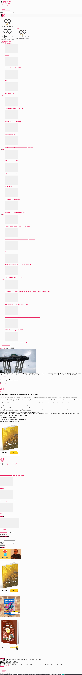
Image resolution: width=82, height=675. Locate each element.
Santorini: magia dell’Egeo (12, 464)
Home (1, 348)
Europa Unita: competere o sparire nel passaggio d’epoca (19, 147)
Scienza (3, 9)
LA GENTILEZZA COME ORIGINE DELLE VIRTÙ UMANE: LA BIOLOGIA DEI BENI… (28, 291)
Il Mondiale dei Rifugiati (11, 173)
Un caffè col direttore (6, 10)
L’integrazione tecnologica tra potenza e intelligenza (17, 342)
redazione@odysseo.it (8, 665)
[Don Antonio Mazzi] (11, 91)
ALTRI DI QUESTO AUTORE (17, 475)
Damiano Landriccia (4, 383)
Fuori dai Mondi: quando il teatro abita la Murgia (17, 226)
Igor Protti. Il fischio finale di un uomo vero (15, 212)
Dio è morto (8, 251)
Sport (3, 6)
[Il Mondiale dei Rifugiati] (11, 171)
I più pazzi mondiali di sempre (12, 199)
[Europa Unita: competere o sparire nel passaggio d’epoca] (11, 144)
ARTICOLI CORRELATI (5, 475)
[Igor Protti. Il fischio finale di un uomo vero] (11, 209)
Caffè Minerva (7, 3)
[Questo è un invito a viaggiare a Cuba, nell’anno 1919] (11, 262)
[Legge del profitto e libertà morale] (11, 118)
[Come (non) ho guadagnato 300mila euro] (11, 106)
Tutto (6, 43)
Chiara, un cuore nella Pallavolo (13, 161)
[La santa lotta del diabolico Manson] (11, 275)
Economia (4, 4)
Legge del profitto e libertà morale (13, 121)
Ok (63, 674)
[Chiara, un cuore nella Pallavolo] (11, 158)
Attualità (4, 2)
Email (1, 543)
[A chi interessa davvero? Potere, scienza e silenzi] (11, 301)
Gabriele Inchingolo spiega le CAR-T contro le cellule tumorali (20, 330)
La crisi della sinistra (5, 529)
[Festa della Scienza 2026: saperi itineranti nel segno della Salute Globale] (11, 314)
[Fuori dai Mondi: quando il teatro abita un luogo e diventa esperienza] (11, 236)
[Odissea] (11, 78)
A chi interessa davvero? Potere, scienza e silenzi (16, 304)
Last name (2, 542)
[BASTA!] (11, 52)
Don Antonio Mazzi (9, 93)
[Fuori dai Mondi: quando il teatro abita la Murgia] (11, 223)
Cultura (3, 7)
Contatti (3, 16)
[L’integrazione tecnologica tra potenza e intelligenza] (11, 340)
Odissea (7, 80)
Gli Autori (4, 15)
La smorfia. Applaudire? (12, 463)
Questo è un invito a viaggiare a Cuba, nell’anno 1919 (18, 264)
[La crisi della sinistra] (9, 527)
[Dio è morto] (11, 249)
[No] (64, 674)
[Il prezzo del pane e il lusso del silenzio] (11, 65)
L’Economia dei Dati (10, 134)
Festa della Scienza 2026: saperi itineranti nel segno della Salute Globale (22, 317)
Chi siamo (4, 14)
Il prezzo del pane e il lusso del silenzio (14, 67)
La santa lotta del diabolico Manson (14, 277)
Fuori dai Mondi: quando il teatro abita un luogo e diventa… (20, 239)
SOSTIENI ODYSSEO (7, 1)
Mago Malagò (8, 186)
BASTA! (7, 55)
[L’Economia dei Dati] (11, 131)
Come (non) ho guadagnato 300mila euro (15, 108)
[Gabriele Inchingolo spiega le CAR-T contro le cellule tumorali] (11, 327)
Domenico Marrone (3, 532)
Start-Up (6, 5)
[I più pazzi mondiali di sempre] (11, 197)
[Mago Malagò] (11, 184)
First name (2, 541)
